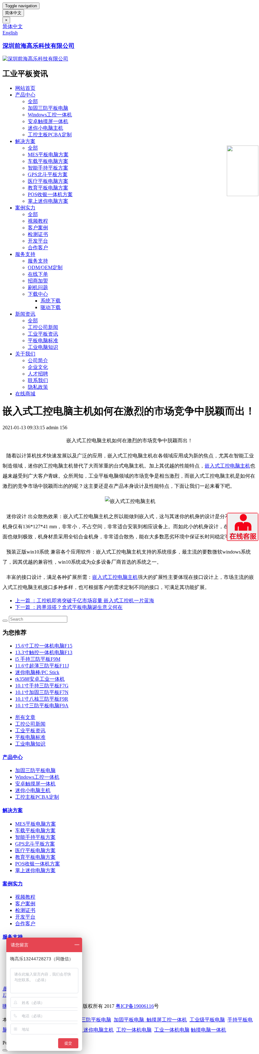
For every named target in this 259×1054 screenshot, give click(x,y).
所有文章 (25, 717)
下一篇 (69, 607)
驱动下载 (50, 307)
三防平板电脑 (96, 1019)
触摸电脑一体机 (208, 1029)
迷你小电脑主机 (45, 128)
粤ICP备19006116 (135, 1006)
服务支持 (25, 254)
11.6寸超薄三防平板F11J (42, 665)
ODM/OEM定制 (45, 267)
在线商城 (25, 393)
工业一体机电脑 (172, 1029)
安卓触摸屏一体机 (48, 121)
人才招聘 (38, 373)
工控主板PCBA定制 (50, 134)
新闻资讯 (25, 314)
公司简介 (38, 360)
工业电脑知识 (43, 347)
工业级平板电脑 (207, 1019)
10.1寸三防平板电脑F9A (42, 705)
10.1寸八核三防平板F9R (41, 699)
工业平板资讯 (43, 334)
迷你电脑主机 (98, 1029)
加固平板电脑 (129, 1019)
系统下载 (50, 300)
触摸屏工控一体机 (165, 1019)
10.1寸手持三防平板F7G (42, 685)
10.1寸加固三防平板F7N (42, 692)
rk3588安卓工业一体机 (40, 679)
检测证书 (38, 234)
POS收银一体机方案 (50, 194)
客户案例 (38, 227)
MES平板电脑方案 (48, 154)
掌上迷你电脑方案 (48, 201)
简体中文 (13, 12)
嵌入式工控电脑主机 (227, 465)
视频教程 (38, 221)
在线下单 (38, 274)
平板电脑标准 (43, 340)
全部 (33, 101)
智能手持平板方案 (48, 167)
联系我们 (38, 380)
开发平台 (38, 241)
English (10, 32)
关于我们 (25, 353)
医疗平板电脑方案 (48, 181)
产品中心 (25, 94)
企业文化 (38, 367)
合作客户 (38, 247)
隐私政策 (38, 387)
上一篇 (84, 600)
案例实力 (25, 207)
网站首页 (25, 88)
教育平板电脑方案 (48, 187)
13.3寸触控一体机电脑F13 (43, 652)
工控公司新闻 (43, 327)
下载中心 (38, 294)
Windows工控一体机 (50, 114)
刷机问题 (38, 287)
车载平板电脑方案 (48, 161)
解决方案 (25, 141)
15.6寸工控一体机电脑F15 (43, 645)
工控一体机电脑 (134, 1029)
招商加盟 (38, 280)
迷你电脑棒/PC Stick (37, 672)
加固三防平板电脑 (48, 108)
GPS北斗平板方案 (48, 174)
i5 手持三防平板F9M (37, 659)
